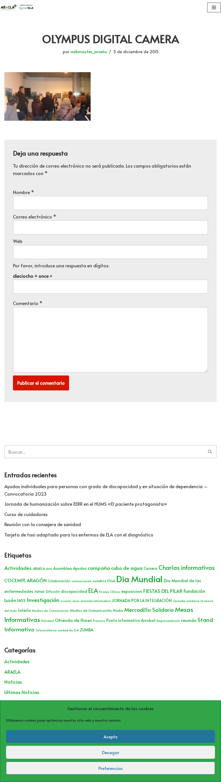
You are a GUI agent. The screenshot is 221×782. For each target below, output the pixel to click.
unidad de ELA (68, 630)
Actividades (18, 567)
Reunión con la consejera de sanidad (42, 524)
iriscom (65, 601)
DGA (111, 580)
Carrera (150, 568)
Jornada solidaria (186, 601)
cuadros (99, 580)
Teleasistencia (46, 630)
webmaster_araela (89, 51)
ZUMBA (86, 629)
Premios (99, 620)
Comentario (27, 303)
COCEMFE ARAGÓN (25, 580)
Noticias (13, 681)
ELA (93, 590)
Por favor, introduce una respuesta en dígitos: (61, 265)
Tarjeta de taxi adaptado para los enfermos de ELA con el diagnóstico (78, 534)
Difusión (53, 591)
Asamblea (62, 568)
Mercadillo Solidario (149, 609)
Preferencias (110, 768)
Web (17, 241)
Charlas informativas (187, 568)
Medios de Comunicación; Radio (96, 610)
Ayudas (80, 568)
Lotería (24, 610)
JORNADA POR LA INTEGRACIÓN (142, 600)
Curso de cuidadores (25, 514)
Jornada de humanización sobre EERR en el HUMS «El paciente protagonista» (85, 504)
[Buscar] (210, 451)
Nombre (23, 192)
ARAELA (39, 568)
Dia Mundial (139, 578)
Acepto (111, 736)
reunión (189, 620)
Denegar (110, 752)
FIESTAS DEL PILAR (162, 590)
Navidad (47, 620)
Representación (168, 620)
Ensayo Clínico (109, 591)
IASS (21, 600)
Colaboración (59, 580)
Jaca (75, 601)
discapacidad (74, 591)
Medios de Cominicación (50, 610)
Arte (49, 568)
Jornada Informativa (95, 601)
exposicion (131, 591)
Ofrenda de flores (73, 620)
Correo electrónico (34, 216)
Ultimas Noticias (21, 692)
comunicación (81, 581)
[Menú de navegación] (214, 7)
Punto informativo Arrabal (130, 620)
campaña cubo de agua (115, 567)
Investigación (43, 599)
